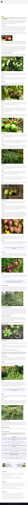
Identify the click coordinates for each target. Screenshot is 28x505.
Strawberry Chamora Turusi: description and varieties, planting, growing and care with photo (13, 484)
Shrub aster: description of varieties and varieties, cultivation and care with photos (14, 439)
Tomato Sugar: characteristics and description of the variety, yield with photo (11, 478)
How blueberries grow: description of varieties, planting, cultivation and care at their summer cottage (14, 497)
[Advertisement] (14, 9)
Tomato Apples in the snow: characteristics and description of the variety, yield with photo (13, 474)
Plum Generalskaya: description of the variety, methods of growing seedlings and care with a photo (14, 493)
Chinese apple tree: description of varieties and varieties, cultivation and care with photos (14, 446)
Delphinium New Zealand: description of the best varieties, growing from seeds (12, 488)
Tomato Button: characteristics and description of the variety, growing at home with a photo (9, 465)
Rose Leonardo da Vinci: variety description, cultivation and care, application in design (13, 498)
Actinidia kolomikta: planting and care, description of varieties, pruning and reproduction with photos (14, 454)
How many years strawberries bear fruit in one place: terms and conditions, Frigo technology (13, 483)
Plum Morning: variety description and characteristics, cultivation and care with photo (12, 494)
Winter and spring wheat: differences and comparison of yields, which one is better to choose (18, 465)
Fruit (2, 16)
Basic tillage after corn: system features (7, 475)
